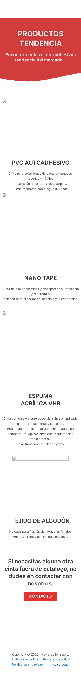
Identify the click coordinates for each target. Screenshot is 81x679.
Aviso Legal (61, 664)
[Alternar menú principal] (72, 9)
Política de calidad (56, 659)
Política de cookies (25, 659)
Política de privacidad (28, 664)
